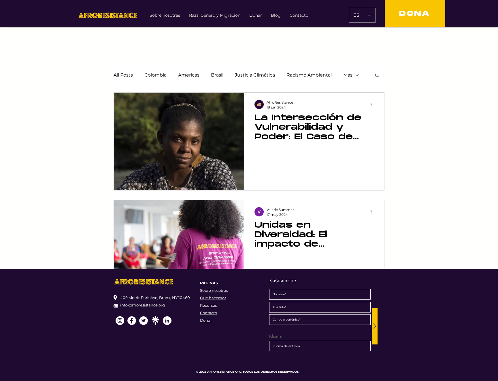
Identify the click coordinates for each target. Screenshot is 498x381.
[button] (377, 76)
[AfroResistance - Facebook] (131, 320)
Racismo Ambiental (309, 75)
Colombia (155, 75)
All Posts (123, 75)
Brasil (217, 75)
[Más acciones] (372, 104)
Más (347, 75)
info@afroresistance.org (142, 305)
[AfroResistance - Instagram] (120, 320)
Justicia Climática (255, 75)
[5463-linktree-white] (155, 320)
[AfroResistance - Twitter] (143, 320)
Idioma (275, 336)
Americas (188, 75)
